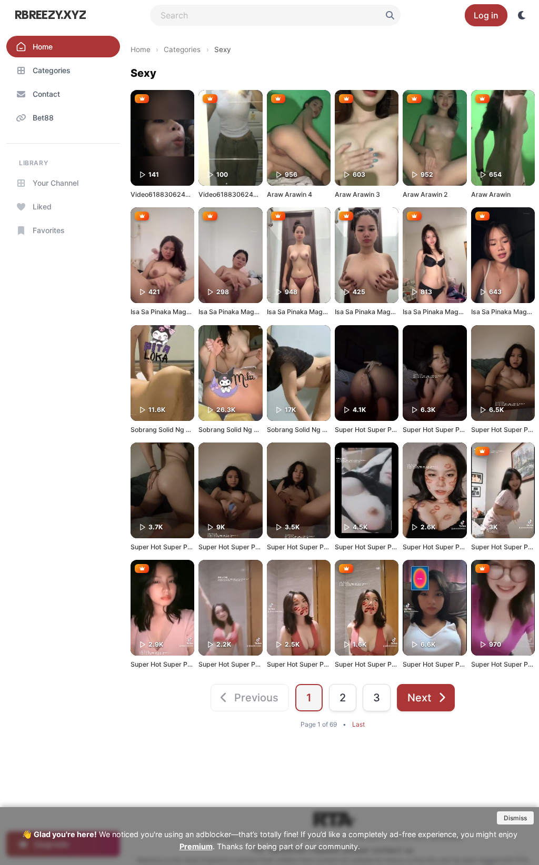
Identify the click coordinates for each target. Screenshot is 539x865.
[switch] (522, 15)
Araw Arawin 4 (289, 194)
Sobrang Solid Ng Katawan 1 (174, 430)
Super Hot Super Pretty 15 (443, 547)
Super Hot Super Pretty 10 (375, 664)
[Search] (390, 15)
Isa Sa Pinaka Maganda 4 (305, 312)
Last (358, 724)
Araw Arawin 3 (357, 194)
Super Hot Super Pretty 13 (171, 664)
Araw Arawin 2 (425, 194)
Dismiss (515, 818)
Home (141, 49)
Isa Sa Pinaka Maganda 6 (169, 312)
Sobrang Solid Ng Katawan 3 (242, 430)
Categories (182, 49)
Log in (486, 15)
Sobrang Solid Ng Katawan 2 (311, 430)
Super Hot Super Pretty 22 (376, 430)
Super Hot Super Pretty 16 (375, 547)
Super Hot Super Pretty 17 (307, 547)
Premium (196, 846)
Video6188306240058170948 (178, 194)
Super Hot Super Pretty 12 (239, 664)
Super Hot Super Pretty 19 (171, 547)
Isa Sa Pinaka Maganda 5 (236, 312)
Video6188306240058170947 (245, 194)
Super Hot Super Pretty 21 (443, 430)
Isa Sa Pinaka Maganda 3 (373, 312)
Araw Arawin (491, 194)
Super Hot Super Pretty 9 (442, 664)
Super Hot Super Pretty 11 (307, 664)
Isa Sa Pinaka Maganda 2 (441, 312)
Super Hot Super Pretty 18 (239, 547)
